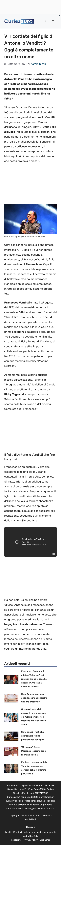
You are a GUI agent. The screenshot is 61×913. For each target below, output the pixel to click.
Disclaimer (45, 840)
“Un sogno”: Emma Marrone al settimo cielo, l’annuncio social (33, 751)
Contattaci (30, 819)
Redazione (16, 840)
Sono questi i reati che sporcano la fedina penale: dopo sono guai (33, 736)
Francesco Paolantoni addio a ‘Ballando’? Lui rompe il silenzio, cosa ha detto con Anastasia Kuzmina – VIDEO (34, 679)
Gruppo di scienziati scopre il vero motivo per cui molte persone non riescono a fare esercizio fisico (34, 717)
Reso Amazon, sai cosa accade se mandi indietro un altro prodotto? (34, 698)
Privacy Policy (31, 840)
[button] (45, 21)
